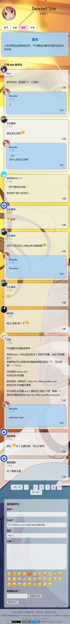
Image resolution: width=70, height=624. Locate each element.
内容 (9, 541)
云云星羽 (11, 209)
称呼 (9, 509)
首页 (6, 28)
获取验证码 (35, 596)
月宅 (9, 340)
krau (9, 73)
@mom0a (13, 96)
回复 (64, 88)
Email (9, 520)
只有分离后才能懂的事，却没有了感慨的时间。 (35, 612)
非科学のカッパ (14, 178)
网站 (9, 531)
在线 (32, 28)
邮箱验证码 (12, 591)
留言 (23, 28)
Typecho (36, 615)
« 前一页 (17, 487)
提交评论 (12, 602)
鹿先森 (10, 313)
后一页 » (36, 492)
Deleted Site (44, 8)
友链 (15, 28)
